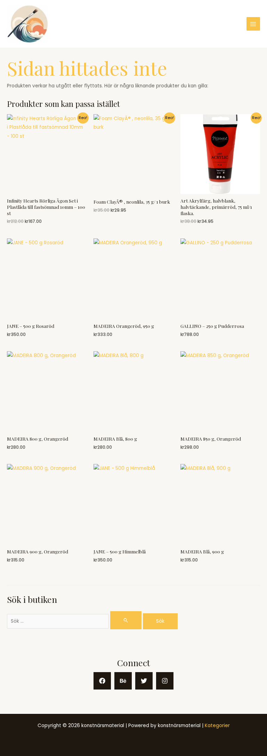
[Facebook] (102, 681)
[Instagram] (164, 681)
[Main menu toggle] (253, 24)
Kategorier (217, 725)
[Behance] (123, 681)
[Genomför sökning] (125, 620)
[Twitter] (144, 681)
